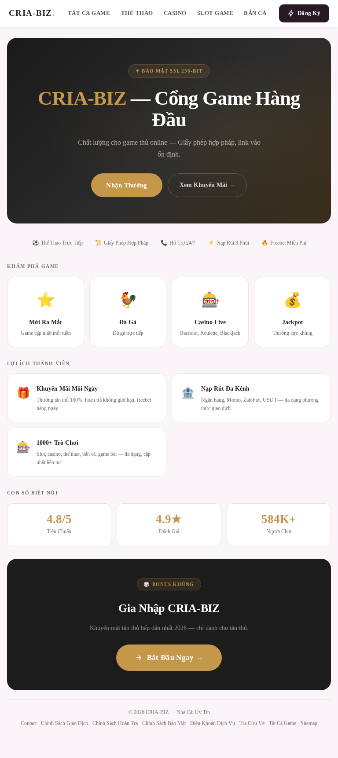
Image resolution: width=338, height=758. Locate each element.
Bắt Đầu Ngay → (175, 657)
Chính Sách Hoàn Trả (115, 723)
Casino (175, 13)
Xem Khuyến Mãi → (207, 184)
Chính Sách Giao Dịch (64, 723)
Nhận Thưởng (126, 185)
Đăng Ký (309, 13)
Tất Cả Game (89, 13)
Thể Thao (137, 13)
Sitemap (309, 723)
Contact (29, 723)
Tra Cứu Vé (252, 723)
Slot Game (215, 13)
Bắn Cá (255, 13)
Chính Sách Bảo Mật (164, 723)
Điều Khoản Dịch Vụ (212, 723)
